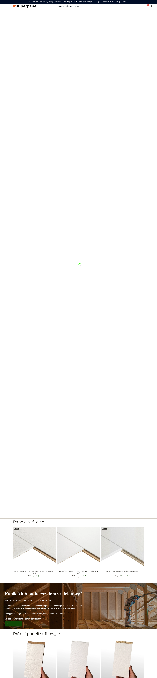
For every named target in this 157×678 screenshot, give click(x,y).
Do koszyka (33, 566)
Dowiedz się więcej (13, 624)
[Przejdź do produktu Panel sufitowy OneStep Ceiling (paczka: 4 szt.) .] (122, 548)
